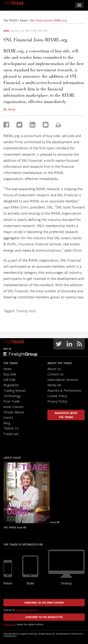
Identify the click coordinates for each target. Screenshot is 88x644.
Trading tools (26, 310)
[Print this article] (58, 125)
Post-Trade (11, 401)
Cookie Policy (57, 396)
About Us (54, 369)
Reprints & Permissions (64, 390)
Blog (6, 423)
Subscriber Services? (27, 609)
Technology (12, 396)
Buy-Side (9, 374)
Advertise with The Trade (66, 415)
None (12, 109)
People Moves (13, 412)
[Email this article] (46, 124)
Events (8, 417)
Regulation (11, 385)
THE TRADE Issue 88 (14, 527)
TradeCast (11, 434)
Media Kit (54, 385)
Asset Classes (13, 407)
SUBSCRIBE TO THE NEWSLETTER (44, 617)
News (6, 30)
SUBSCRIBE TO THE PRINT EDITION (44, 602)
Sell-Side (9, 379)
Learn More (9, 624)
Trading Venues (14, 390)
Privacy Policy (57, 401)
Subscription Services (62, 379)
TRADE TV (11, 428)
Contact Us (55, 374)
